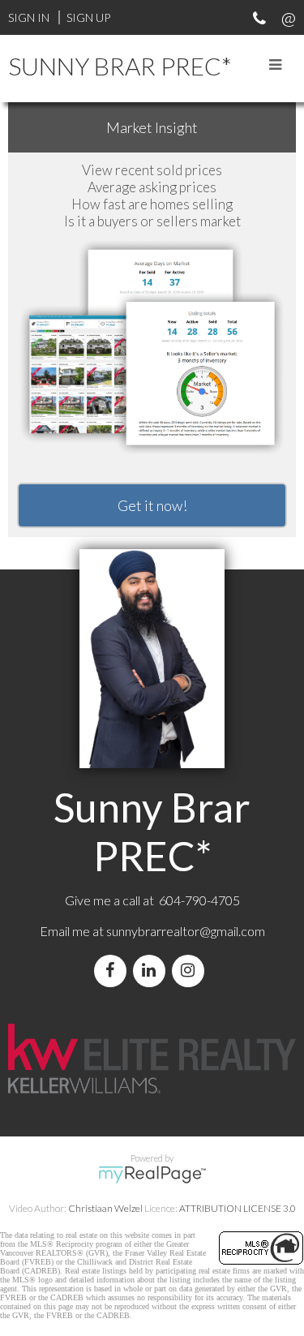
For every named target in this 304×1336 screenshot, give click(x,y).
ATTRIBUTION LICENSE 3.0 (237, 1208)
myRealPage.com (152, 1174)
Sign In (28, 17)
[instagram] (191, 970)
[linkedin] (152, 970)
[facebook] (113, 970)
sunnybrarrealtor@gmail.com (185, 931)
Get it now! (152, 505)
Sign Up (88, 17)
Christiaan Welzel (105, 1208)
